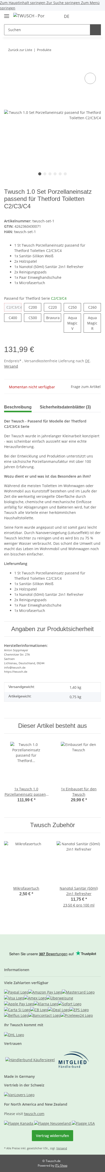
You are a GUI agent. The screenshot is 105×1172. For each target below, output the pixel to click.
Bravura (53, 318)
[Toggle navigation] (6, 14)
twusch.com (34, 1113)
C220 (54, 307)
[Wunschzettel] (88, 16)
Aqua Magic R (94, 323)
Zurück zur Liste (20, 49)
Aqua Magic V (74, 323)
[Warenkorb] (96, 16)
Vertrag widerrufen (52, 1135)
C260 (94, 307)
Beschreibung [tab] (18, 407)
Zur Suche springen (63, 2)
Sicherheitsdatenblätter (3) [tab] (65, 407)
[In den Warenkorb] (8, 64)
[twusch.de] (29, 16)
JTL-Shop (61, 1165)
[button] (80, 16)
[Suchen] (95, 29)
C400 (15, 317)
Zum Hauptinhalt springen (23, 2)
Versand (11, 366)
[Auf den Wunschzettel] (90, 78)
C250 (74, 307)
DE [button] (66, 16)
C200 (35, 307)
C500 (35, 317)
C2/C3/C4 (13, 308)
